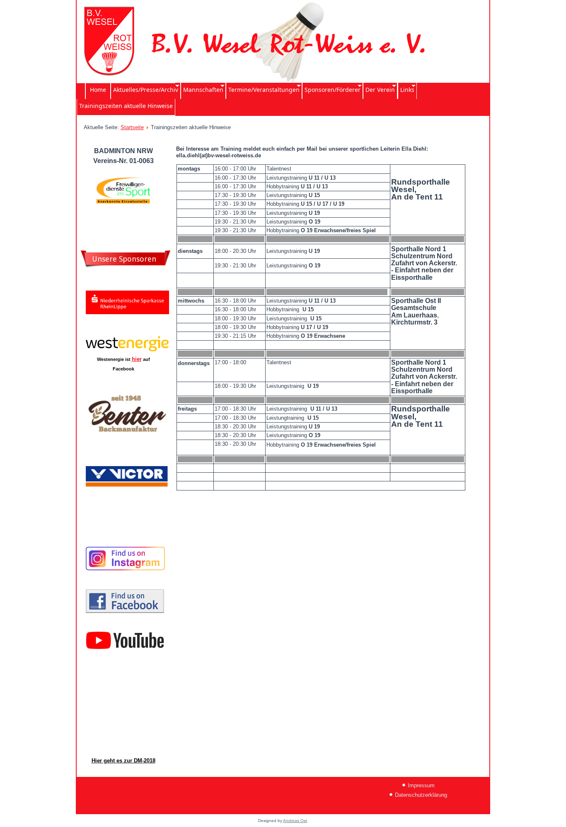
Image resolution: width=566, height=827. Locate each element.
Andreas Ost (295, 820)
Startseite (132, 127)
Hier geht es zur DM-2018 (123, 760)
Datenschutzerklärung (421, 795)
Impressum (421, 785)
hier (137, 359)
